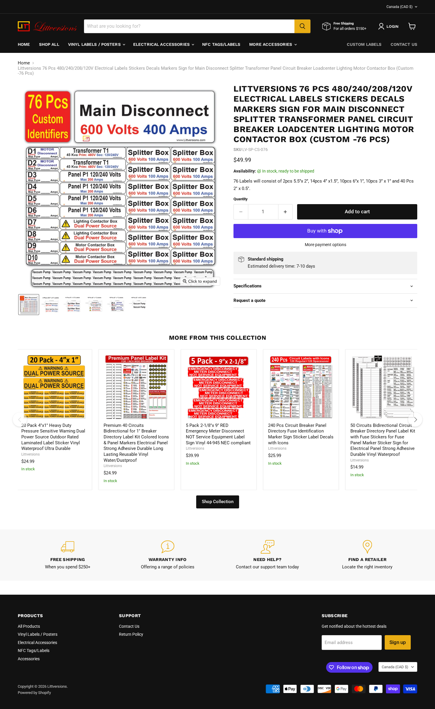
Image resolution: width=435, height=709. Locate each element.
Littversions (30, 454)
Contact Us (404, 44)
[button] (29, 305)
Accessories (29, 658)
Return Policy (131, 634)
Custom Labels (364, 44)
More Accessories (271, 44)
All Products (29, 626)
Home (24, 44)
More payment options (325, 244)
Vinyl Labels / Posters (95, 44)
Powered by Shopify (34, 692)
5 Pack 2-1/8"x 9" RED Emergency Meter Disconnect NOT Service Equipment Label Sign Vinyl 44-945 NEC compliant (218, 434)
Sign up (397, 642)
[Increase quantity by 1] (285, 211)
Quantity (240, 199)
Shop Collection (217, 501)
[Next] (415, 419)
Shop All (49, 44)
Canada (399, 7)
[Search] (302, 26)
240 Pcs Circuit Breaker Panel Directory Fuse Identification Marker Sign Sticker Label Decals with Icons (301, 434)
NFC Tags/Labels (221, 44)
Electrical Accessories (162, 44)
